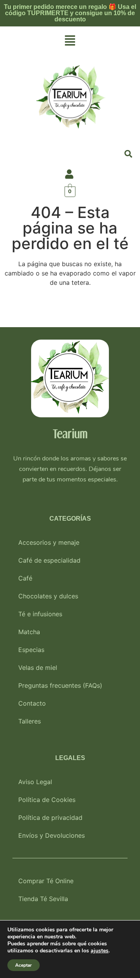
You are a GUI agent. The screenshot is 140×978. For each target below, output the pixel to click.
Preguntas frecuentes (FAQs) (60, 685)
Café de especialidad (49, 560)
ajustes (99, 950)
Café (25, 578)
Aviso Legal (35, 782)
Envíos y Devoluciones (51, 835)
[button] (70, 41)
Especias (31, 650)
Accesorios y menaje (48, 542)
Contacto (32, 703)
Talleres (29, 721)
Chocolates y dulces (48, 596)
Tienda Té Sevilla (43, 899)
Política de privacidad (50, 817)
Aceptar (23, 965)
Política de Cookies (46, 800)
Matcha (29, 632)
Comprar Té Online (46, 881)
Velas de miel (37, 667)
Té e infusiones (40, 614)
